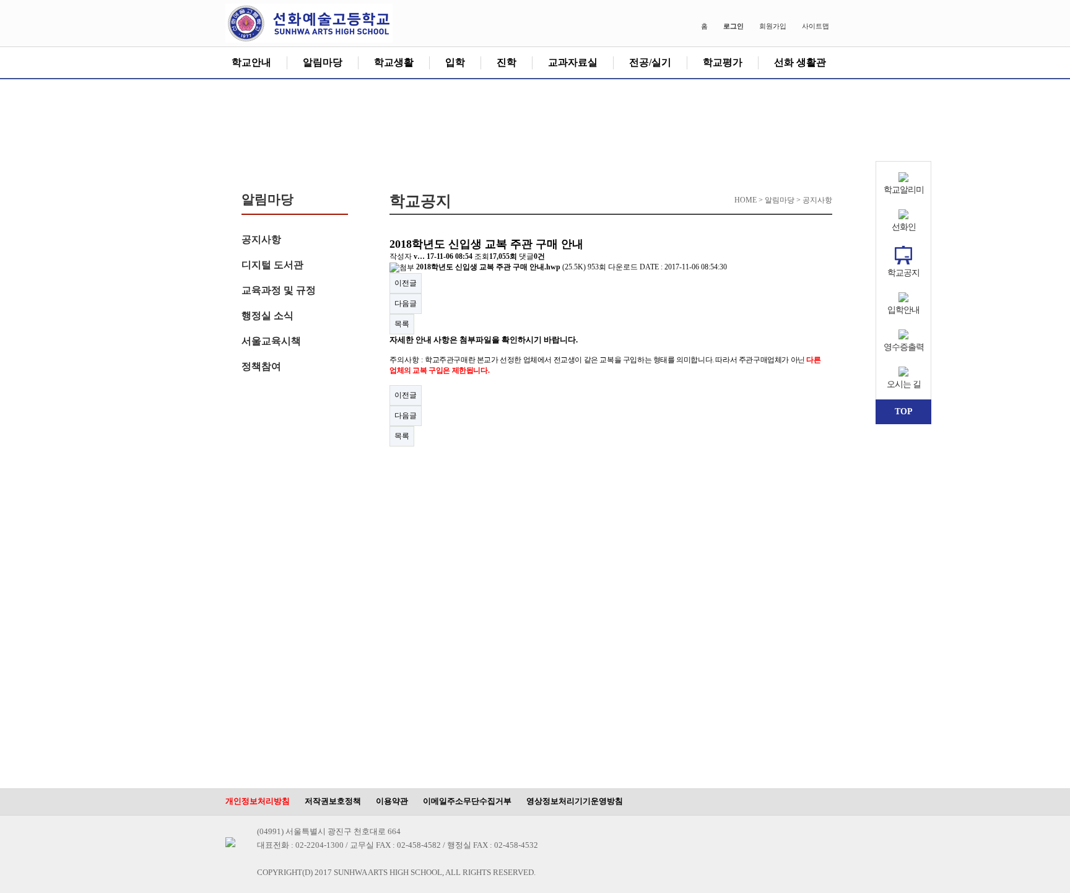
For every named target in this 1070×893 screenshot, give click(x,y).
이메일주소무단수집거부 (467, 801)
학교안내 (251, 62)
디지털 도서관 (272, 264)
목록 (401, 324)
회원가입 (772, 26)
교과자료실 (573, 62)
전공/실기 (650, 62)
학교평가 (722, 62)
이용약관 (392, 801)
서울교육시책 (271, 341)
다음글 (405, 303)
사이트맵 (815, 26)
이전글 (405, 283)
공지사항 (261, 239)
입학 (455, 62)
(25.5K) (502, 267)
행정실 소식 (267, 315)
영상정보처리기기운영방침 (574, 801)
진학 (506, 62)
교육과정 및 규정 (278, 290)
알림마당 (322, 62)
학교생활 (394, 62)
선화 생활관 (800, 62)
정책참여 (261, 366)
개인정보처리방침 (257, 801)
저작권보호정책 (333, 801)
